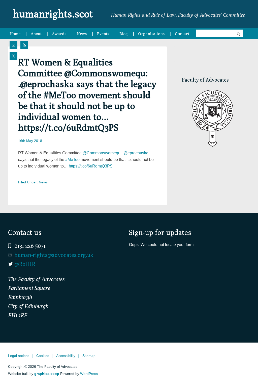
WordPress (89, 374)
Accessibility (65, 356)
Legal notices (18, 356)
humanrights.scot (53, 14)
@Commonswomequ (101, 153)
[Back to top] (243, 373)
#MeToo (72, 159)
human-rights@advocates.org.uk (53, 255)
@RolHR (24, 264)
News (43, 182)
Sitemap (88, 356)
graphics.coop (46, 374)
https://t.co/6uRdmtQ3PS (91, 166)
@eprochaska (135, 153)
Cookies (42, 356)
